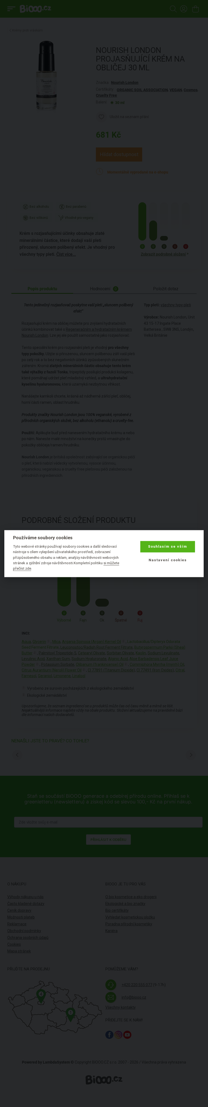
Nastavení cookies (168, 560)
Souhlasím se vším (167, 547)
